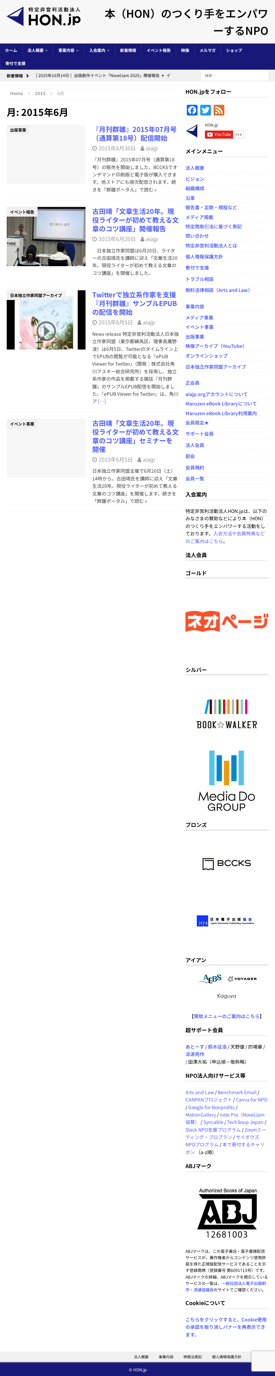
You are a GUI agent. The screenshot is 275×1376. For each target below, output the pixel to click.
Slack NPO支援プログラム (213, 1129)
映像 (185, 50)
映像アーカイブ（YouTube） (216, 345)
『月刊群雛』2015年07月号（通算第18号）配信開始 (134, 133)
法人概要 (36, 50)
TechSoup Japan (245, 1122)
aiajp (152, 148)
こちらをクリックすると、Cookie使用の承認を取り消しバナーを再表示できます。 (226, 1327)
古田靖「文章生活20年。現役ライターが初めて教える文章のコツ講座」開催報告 (135, 219)
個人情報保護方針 (204, 256)
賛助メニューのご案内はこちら (227, 1016)
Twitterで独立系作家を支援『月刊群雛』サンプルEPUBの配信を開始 (134, 303)
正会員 (192, 382)
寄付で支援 (15, 63)
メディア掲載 (199, 217)
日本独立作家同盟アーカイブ (215, 366)
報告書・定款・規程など (211, 207)
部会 (190, 456)
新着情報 (128, 50)
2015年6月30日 (117, 148)
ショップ (234, 50)
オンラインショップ (206, 355)
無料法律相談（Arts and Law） (219, 290)
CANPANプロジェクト (208, 1099)
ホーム (11, 50)
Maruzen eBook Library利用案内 (221, 413)
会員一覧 (194, 478)
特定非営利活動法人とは (211, 245)
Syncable (213, 1122)
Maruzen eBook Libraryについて (221, 403)
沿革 (190, 198)
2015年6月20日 (117, 239)
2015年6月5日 (116, 322)
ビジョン (194, 178)
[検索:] (234, 75)
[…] (102, 401)
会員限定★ (197, 422)
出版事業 (194, 336)
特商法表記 (192, 1356)
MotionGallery (200, 1114)
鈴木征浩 (217, 1046)
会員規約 (194, 467)
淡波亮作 (194, 1054)
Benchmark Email (237, 1092)
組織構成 (194, 188)
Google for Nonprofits (211, 1107)
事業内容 (66, 50)
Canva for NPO (251, 1099)
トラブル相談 (199, 279)
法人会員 (194, 445)
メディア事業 (199, 317)
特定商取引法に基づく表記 (213, 226)
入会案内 (97, 50)
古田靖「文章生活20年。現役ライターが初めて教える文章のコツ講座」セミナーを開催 (135, 436)
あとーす (194, 1046)
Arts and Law (199, 1092)
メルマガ (208, 50)
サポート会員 (199, 433)
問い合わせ (197, 235)
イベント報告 (159, 50)
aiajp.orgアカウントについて (216, 394)
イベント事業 (199, 326)
